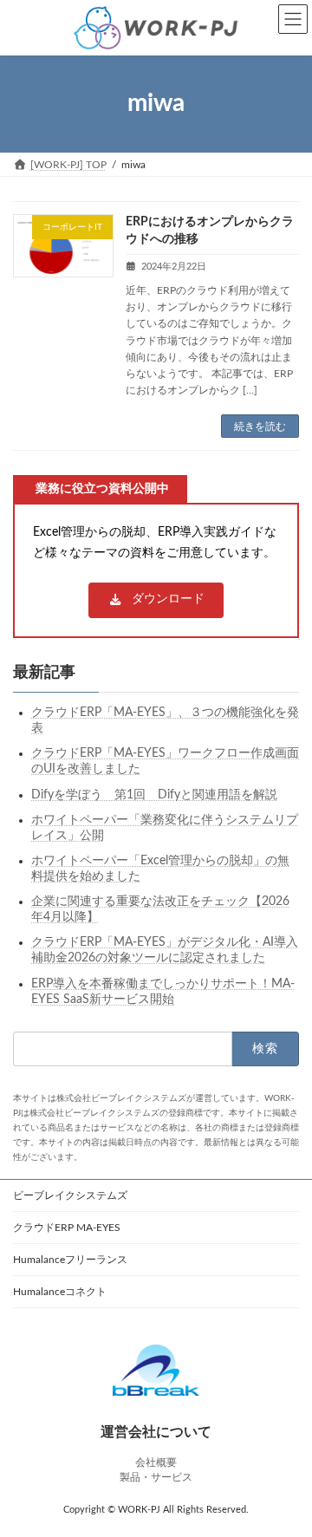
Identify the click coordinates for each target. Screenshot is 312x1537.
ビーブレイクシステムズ (70, 1195)
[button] (155, 600)
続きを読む (260, 426)
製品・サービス (156, 1477)
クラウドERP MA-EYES (66, 1227)
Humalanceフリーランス (70, 1259)
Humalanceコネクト (60, 1291)
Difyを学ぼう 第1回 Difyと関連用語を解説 (154, 795)
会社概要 (156, 1462)
